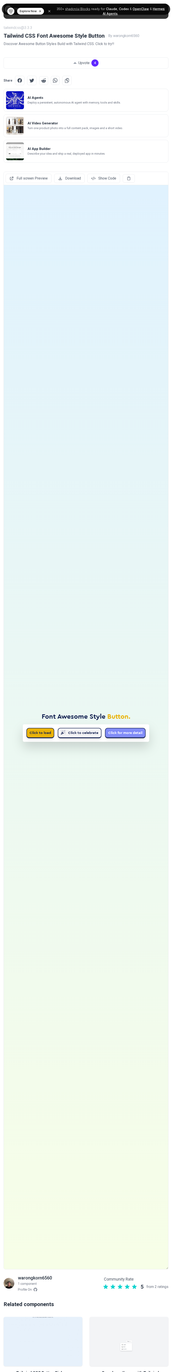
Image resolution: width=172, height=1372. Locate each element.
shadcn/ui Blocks (77, 9)
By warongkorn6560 (123, 36)
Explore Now (28, 11)
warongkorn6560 (35, 1278)
